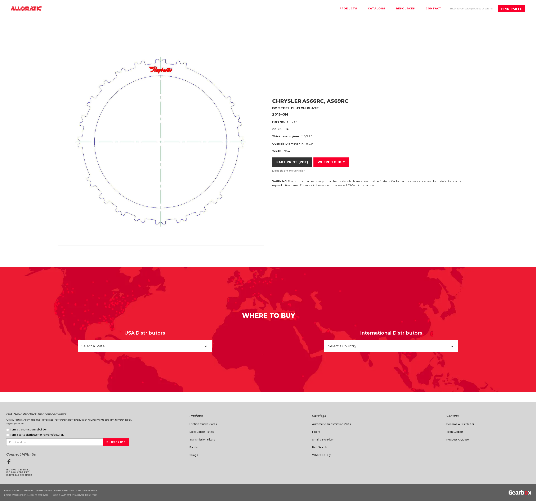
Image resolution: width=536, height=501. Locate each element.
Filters (316, 431)
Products (348, 8)
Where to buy (331, 162)
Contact (433, 8)
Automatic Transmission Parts (331, 424)
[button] (145, 346)
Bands (193, 447)
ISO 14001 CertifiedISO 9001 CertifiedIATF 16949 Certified (19, 472)
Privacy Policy (13, 490)
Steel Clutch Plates (201, 431)
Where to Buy (321, 455)
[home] (26, 8)
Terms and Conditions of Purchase (75, 490)
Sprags (193, 455)
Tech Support (454, 431)
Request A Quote (457, 439)
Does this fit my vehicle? (288, 170)
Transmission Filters (202, 439)
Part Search (319, 447)
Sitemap (29, 490)
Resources (405, 8)
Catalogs (376, 8)
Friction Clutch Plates (203, 424)
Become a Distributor (460, 424)
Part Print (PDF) (292, 162)
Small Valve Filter (323, 439)
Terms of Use (44, 490)
